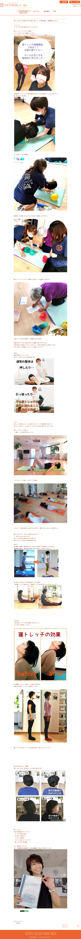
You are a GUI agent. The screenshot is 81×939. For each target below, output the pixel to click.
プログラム (36, 11)
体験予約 (64, 2)
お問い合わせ (23, 13)
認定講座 (46, 11)
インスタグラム (29, 933)
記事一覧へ (65, 926)
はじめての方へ (24, 11)
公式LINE (47, 933)
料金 (54, 11)
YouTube (54, 933)
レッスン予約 (75, 2)
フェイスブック (39, 933)
